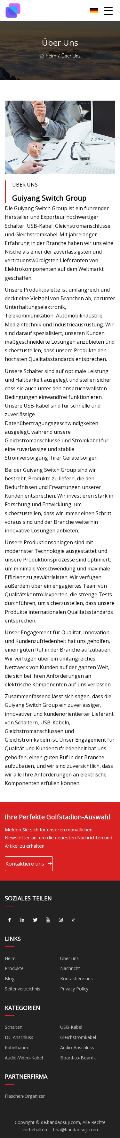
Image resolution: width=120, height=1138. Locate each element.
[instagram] (61, 920)
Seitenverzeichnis (22, 989)
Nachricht (70, 968)
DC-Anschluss (19, 1037)
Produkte (14, 968)
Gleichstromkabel (78, 1037)
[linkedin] (22, 920)
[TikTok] (73, 920)
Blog (9, 978)
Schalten (13, 1027)
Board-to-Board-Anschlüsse (77, 1059)
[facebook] (9, 920)
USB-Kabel (71, 1027)
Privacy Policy (74, 989)
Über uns (69, 958)
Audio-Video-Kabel (24, 1058)
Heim (50, 56)
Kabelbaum (16, 1047)
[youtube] (48, 920)
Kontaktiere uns (24, 863)
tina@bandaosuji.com (75, 1130)
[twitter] (35, 920)
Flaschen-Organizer (25, 1096)
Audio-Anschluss (77, 1047)
